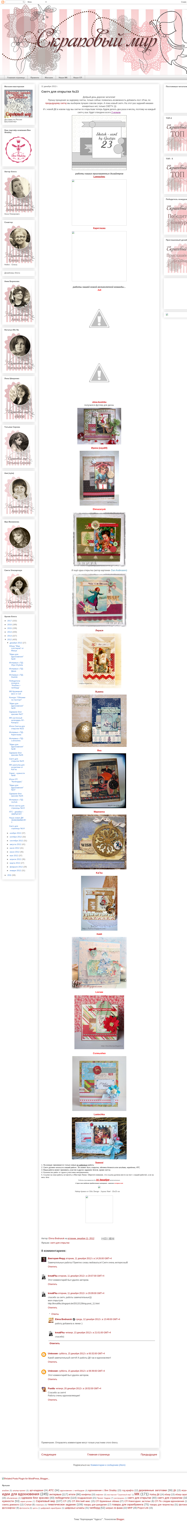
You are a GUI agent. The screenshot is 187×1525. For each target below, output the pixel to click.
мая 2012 (14, 855)
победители (62, 1497)
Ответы (55, 1314)
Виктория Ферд (56, 1258)
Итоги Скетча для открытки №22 (17, 727)
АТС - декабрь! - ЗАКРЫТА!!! (16, 813)
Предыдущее (149, 1454)
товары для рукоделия (95, 1504)
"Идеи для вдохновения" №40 (16, 656)
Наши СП (77, 77)
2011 (9, 875)
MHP (130, 1508)
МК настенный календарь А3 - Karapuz (17, 720)
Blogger (120, 1519)
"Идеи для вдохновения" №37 (16, 787)
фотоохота (24, 1508)
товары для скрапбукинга (127, 1504)
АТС (51, 1490)
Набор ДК (154, 1494)
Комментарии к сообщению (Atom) (108, 1465)
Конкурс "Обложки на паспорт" (17, 698)
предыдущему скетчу (56, 103)
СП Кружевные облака (107, 1501)
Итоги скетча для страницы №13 (17, 807)
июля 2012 (15, 848)
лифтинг (99, 1494)
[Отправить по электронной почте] (102, 1238)
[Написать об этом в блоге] (105, 1238)
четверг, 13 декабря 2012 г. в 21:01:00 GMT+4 (88, 1332)
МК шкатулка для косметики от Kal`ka (17, 767)
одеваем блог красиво (35, 1497)
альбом (5, 1490)
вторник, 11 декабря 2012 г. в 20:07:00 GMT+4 (81, 1276)
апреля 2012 (16, 859)
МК (136, 1494)
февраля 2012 (16, 867)
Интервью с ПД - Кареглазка (16, 733)
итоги (72, 1494)
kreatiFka (52, 1276)
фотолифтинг (9, 1508)
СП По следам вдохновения (169, 1501)
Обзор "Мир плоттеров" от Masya (16, 648)
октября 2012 (16, 837)
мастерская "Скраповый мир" (119, 1495)
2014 (9, 632)
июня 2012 (15, 852)
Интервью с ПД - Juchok (16, 801)
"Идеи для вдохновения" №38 (16, 746)
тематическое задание (62, 1504)
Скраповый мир (45, 1501)
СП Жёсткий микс (81, 1501)
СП (64, 1501)
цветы (35, 1508)
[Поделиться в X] (108, 1238)
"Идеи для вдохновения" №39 (16, 705)
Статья (27, 1504)
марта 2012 (15, 863)
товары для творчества (162, 1504)
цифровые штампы (75, 1508)
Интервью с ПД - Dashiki (16, 676)
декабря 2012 (16, 643)
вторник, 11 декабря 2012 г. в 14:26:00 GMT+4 (89, 1258)
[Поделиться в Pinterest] (113, 1238)
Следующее (48, 1454)
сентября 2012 (17, 841)
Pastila (51, 1388)
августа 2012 (16, 844)
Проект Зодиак (103, 1498)
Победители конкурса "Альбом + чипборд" (14, 684)
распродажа (119, 1498)
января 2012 (16, 870)
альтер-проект (19, 1490)
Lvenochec (99, 177)
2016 (9, 624)
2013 (9, 636)
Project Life (142, 1508)
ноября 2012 (16, 833)
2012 (9, 639)
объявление (12, 1498)
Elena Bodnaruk (63, 1319)
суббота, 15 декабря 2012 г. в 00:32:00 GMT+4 (82, 1353)
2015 (9, 628)
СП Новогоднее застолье (137, 1501)
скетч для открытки (59, 1243)
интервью (55, 1494)
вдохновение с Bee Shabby (102, 1490)
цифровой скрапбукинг (51, 1508)
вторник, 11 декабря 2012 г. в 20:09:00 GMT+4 (81, 1293)
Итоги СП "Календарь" (15, 780)
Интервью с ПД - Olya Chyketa (16, 664)
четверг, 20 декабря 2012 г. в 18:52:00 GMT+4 (78, 1388)
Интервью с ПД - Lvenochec (16, 739)
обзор (167, 1494)
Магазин (49, 77)
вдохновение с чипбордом (72, 1490)
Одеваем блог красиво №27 (16, 713)
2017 (9, 621)
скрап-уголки (26, 1501)
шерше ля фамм (114, 1508)
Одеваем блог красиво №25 (16, 795)
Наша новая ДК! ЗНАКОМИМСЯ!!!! (17, 820)
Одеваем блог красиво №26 (16, 754)
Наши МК (63, 77)
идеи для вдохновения (20, 1494)
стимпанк (39, 1505)
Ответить (52, 1266)
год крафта (128, 1490)
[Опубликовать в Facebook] (110, 1238)
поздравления (84, 1498)
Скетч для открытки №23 (16, 760)
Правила (35, 77)
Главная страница (16, 77)
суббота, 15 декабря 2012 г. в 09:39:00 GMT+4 (82, 1371)
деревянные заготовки (153, 1490)
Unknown (53, 1353)
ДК (174, 1490)
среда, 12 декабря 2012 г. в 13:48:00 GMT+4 (98, 1319)
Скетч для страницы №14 (17, 827)
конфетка (86, 1494)
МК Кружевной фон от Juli (15, 692)
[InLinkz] (167, 314)
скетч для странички (169, 1497)
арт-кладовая (36, 1490)
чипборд (95, 1507)
